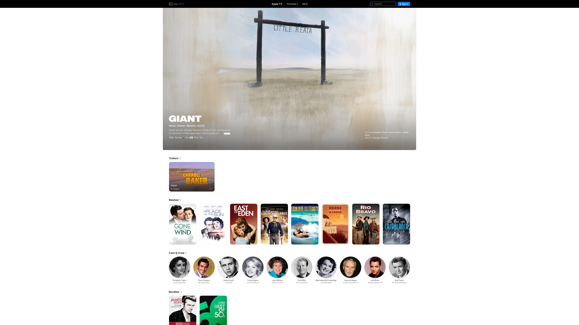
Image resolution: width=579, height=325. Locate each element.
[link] (175, 158)
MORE (227, 134)
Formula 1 (292, 3)
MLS (305, 3)
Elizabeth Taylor (380, 132)
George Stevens (380, 137)
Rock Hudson (395, 132)
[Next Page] (413, 224)
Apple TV (277, 3)
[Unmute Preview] (408, 13)
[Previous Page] (166, 224)
